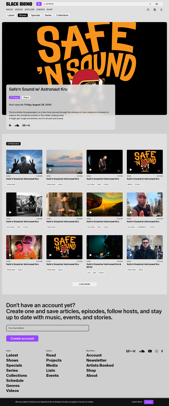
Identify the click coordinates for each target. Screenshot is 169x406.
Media (52, 365)
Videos (19, 10)
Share (26, 97)
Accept (148, 402)
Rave (99, 184)
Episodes (13, 143)
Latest (11, 15)
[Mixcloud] (26, 125)
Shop (50, 10)
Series (48, 15)
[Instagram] (156, 351)
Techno (106, 184)
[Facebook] (10, 125)
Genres (13, 386)
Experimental (142, 227)
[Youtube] (150, 351)
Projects (54, 360)
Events (41, 10)
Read (51, 355)
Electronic (91, 184)
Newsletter (96, 360)
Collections (62, 15)
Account (94, 355)
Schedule (15, 381)
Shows (22, 15)
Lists (50, 371)
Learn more (137, 402)
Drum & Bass (11, 184)
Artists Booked (100, 365)
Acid (88, 272)
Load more (84, 284)
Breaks (129, 184)
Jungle (60, 184)
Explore (29, 10)
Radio (9, 10)
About (91, 376)
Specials (35, 15)
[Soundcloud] (16, 125)
